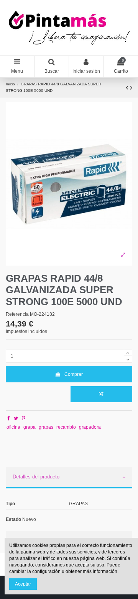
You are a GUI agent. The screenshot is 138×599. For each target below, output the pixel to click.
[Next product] (131, 87)
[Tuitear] (16, 418)
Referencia (17, 314)
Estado (13, 519)
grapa (29, 427)
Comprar (73, 374)
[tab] (69, 478)
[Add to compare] (101, 394)
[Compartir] (8, 418)
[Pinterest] (23, 418)
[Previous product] (128, 87)
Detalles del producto (36, 477)
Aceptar (23, 584)
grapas (46, 427)
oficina (13, 427)
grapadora (90, 427)
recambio (66, 427)
